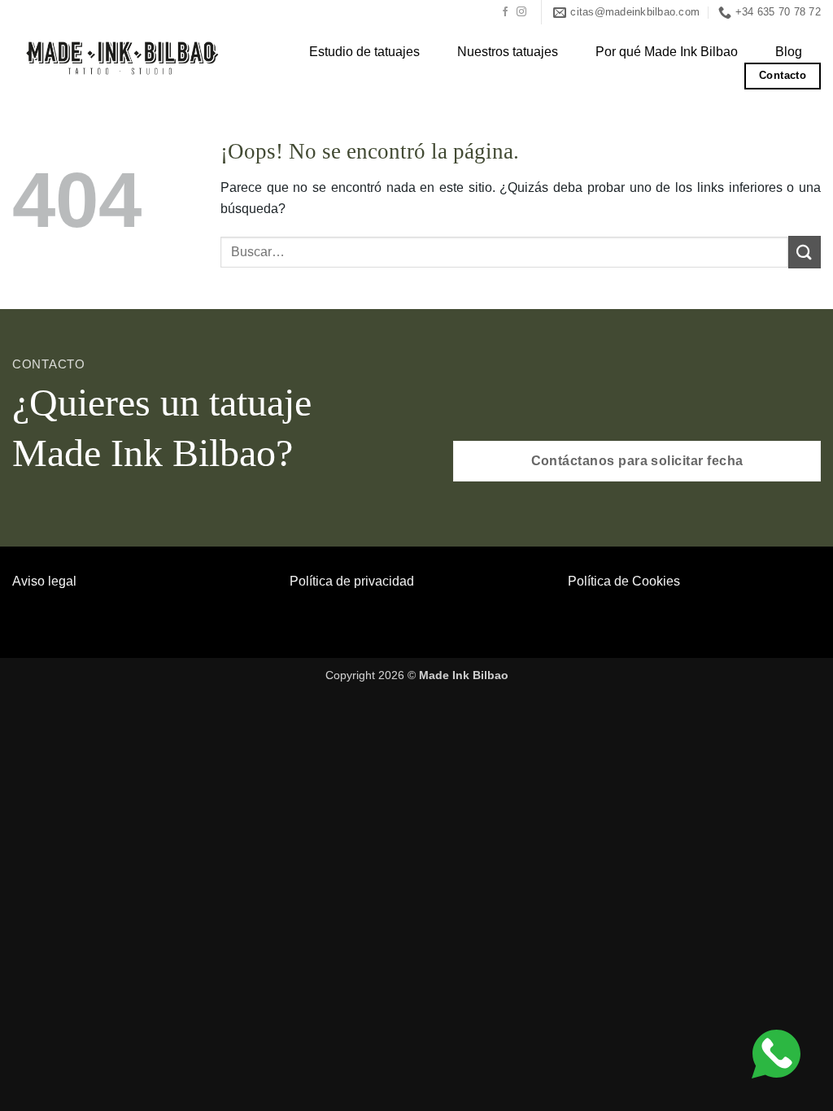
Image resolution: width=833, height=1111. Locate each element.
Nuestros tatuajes (507, 52)
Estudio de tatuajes (364, 52)
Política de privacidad (352, 581)
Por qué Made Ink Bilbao (666, 52)
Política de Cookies (624, 581)
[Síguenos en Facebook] (505, 12)
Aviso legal (44, 581)
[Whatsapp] (776, 1053)
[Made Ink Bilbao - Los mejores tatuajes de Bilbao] (125, 56)
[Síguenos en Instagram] (521, 12)
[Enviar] (804, 252)
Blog (788, 52)
